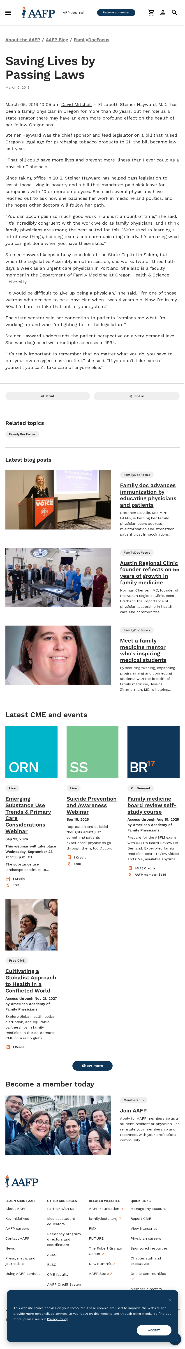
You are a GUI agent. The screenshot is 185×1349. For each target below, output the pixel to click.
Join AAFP (133, 1110)
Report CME (141, 1218)
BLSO (51, 1264)
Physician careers (146, 1238)
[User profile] (163, 13)
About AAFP (15, 1208)
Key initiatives (17, 1218)
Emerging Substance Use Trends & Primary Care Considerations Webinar (28, 815)
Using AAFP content (22, 1273)
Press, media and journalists (20, 1261)
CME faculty (57, 1274)
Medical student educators (61, 1221)
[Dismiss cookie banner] (169, 1299)
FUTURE (96, 1238)
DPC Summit (100, 1264)
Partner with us (60, 1208)
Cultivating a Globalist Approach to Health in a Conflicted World (30, 981)
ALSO (52, 1254)
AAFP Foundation (104, 1208)
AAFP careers (17, 1228)
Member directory (146, 1289)
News (10, 1248)
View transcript (144, 1228)
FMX (93, 1228)
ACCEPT (154, 1330)
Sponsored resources (149, 1248)
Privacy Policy (57, 1319)
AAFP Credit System (64, 1284)
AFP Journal (73, 12)
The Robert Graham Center (106, 1251)
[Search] (175, 13)
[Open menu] (8, 13)
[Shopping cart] (151, 13)
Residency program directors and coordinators (64, 1239)
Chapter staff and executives (146, 1261)
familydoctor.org (103, 1218)
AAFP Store (99, 1273)
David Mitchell (76, 104)
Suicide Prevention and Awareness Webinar (92, 805)
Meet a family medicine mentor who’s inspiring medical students (143, 650)
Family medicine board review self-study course (151, 805)
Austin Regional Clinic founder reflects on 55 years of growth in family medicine (149, 573)
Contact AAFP (17, 1238)
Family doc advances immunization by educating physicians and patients (148, 495)
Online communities (148, 1273)
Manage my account (148, 1208)
